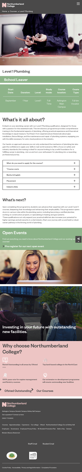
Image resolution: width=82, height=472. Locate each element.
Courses (13, 11)
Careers (69, 429)
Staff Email (32, 444)
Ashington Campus (8, 411)
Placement (11, 181)
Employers (5, 429)
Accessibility (16, 467)
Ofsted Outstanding (18, 391)
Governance (15, 429)
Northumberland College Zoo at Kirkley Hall (60, 425)
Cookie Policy (6, 467)
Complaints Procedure (48, 467)
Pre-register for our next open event (24, 246)
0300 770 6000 (7, 418)
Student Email (48, 444)
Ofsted (42, 425)
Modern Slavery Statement (11, 433)
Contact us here (18, 414)
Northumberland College (14, 404)
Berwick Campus (21, 411)
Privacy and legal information (31, 467)
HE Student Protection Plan (47, 429)
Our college (35, 425)
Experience (25, 425)
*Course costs (13, 169)
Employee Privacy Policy (28, 429)
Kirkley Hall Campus (33, 411)
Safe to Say (61, 429)
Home (4, 11)
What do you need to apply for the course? (25, 163)
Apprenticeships (14, 425)
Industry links (12, 187)
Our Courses (44, 391)
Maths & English (13, 175)
